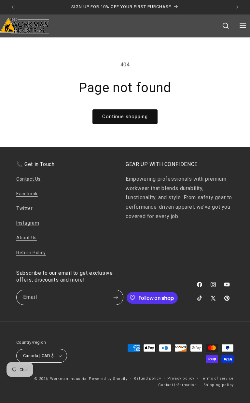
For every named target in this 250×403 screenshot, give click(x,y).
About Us (26, 237)
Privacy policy (180, 378)
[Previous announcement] (13, 7)
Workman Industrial (69, 379)
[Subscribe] (116, 297)
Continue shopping (125, 116)
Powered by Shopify (108, 379)
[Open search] (225, 26)
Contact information (177, 385)
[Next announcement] (237, 7)
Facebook (27, 193)
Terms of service (217, 378)
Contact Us (28, 179)
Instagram (27, 223)
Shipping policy (218, 385)
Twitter (24, 208)
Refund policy (147, 378)
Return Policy (31, 252)
